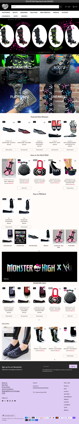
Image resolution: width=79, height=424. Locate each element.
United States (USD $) (9, 415)
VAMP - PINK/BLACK (9, 181)
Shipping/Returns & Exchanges (11, 391)
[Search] (60, 6)
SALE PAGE (66, 394)
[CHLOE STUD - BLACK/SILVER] (9, 207)
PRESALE (66, 399)
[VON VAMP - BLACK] (24, 168)
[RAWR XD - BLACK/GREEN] (55, 336)
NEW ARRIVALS (68, 397)
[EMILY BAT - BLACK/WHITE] (70, 336)
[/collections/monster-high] (39, 267)
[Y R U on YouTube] (15, 401)
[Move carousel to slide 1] (31, 52)
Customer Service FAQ (40, 392)
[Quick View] (13, 122)
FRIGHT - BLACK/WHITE (55, 181)
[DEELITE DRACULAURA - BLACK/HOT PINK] (70, 168)
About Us (4, 383)
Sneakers (66, 391)
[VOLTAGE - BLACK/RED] (39, 168)
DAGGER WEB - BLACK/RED (24, 142)
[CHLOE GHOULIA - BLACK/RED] (24, 296)
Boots (65, 388)
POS (15, 418)
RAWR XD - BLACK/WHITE (40, 348)
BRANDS (66, 410)
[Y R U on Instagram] (10, 401)
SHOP (65, 407)
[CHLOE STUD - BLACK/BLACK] (24, 207)
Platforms (66, 386)
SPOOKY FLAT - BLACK (54, 142)
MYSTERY (66, 402)
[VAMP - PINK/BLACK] (9, 168)
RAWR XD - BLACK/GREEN (55, 348)
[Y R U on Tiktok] (12, 401)
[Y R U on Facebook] (3, 401)
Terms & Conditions (7, 389)
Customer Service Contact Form (40, 387)
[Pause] (54, 52)
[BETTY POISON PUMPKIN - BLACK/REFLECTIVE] (70, 129)
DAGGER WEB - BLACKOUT (9, 142)
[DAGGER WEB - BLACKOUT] (9, 129)
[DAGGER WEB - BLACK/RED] (24, 129)
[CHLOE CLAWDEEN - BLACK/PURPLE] (9, 296)
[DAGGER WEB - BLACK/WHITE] (39, 129)
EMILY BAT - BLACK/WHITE (70, 348)
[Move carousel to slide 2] (45, 52)
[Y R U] (5, 7)
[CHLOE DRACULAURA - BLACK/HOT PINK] (39, 296)
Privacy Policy (6, 387)
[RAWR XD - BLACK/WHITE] (40, 336)
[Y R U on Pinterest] (7, 401)
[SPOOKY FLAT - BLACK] (55, 129)
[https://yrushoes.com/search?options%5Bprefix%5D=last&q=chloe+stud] (39, 36)
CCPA (3, 393)
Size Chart (5, 385)
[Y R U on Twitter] (5, 401)
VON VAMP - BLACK (24, 181)
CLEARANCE (67, 405)
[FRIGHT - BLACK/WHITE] (55, 168)
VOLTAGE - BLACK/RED (39, 181)
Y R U (11, 418)
